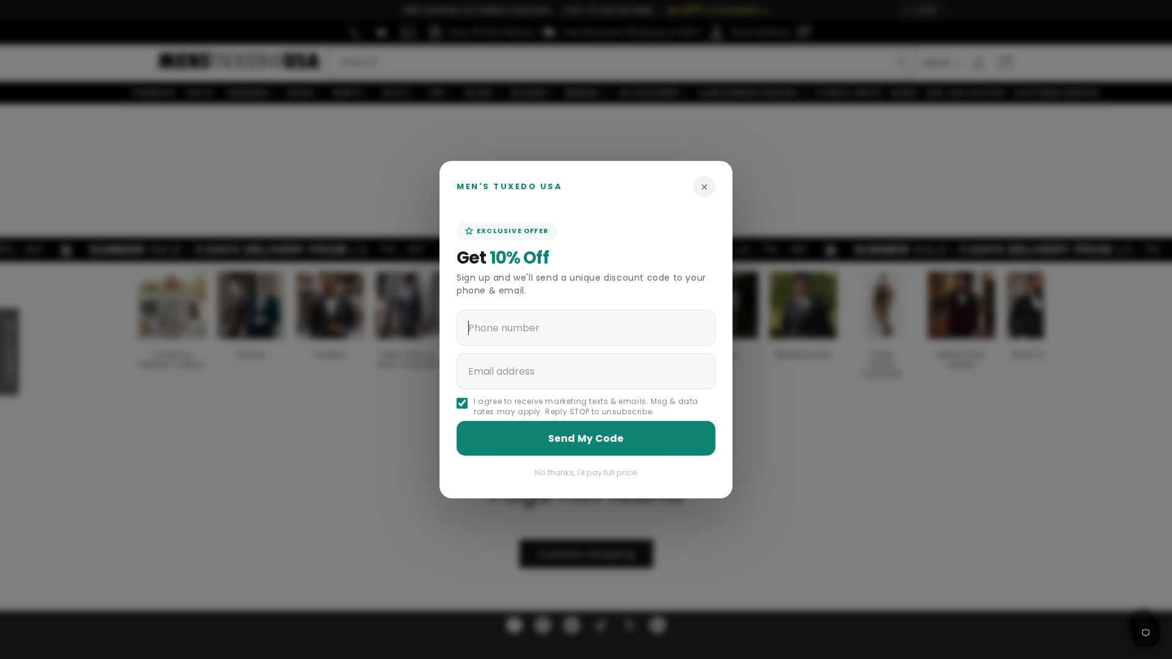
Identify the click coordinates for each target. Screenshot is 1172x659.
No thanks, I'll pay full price (586, 472)
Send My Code (586, 438)
